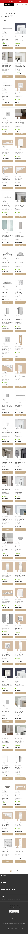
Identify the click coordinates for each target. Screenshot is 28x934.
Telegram (15, 918)
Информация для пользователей (11, 899)
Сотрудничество (6, 885)
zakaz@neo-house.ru (15, 907)
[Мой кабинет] (23, 4)
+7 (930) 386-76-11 (14, 905)
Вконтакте (12, 918)
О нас (2, 896)
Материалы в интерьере (8, 889)
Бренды (3, 882)
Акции (3, 879)
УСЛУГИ (3, 892)
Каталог (3, 875)
